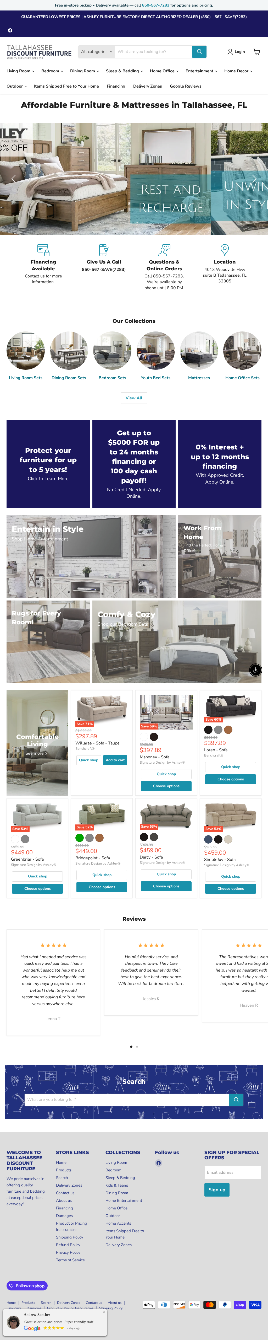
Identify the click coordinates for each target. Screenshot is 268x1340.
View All (134, 398)
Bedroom (50, 71)
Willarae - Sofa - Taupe (97, 743)
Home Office (163, 71)
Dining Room (83, 71)
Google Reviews (186, 86)
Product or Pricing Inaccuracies (70, 1308)
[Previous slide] (14, 179)
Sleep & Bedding (123, 71)
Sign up (217, 1190)
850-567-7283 (155, 5)
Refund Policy (68, 1244)
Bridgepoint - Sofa (92, 858)
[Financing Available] (43, 267)
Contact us (65, 1193)
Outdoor (15, 86)
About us (64, 1200)
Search (62, 1177)
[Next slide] (253, 179)
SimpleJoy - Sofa (220, 859)
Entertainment (200, 71)
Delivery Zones (147, 86)
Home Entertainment (123, 1200)
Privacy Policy (68, 1252)
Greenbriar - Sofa (27, 859)
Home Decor (236, 71)
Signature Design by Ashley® (162, 762)
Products (63, 1170)
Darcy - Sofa (151, 857)
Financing (116, 86)
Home (61, 1162)
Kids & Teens (116, 1185)
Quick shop (88, 760)
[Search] (199, 52)
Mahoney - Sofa (154, 757)
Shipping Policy (69, 1237)
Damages (64, 1215)
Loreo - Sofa (215, 750)
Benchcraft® (85, 748)
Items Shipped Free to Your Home (66, 86)
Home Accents (118, 1223)
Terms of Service (70, 1260)
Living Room (19, 71)
